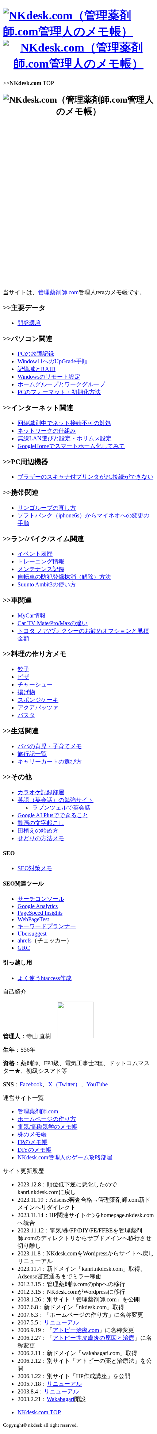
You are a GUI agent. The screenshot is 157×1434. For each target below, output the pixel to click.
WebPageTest (33, 919)
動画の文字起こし (41, 823)
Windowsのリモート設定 (49, 377)
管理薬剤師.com (58, 292)
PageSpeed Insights (40, 913)
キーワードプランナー (47, 926)
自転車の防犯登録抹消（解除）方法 (64, 577)
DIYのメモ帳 (34, 1150)
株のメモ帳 (32, 1134)
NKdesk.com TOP (39, 1412)
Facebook (31, 1084)
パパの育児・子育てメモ (50, 746)
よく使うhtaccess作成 (45, 978)
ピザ (23, 677)
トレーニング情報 (41, 561)
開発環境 (29, 323)
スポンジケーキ (38, 700)
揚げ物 (26, 692)
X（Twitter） (64, 1084)
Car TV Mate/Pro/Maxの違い (53, 623)
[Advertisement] (78, 203)
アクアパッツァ (38, 707)
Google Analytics (38, 906)
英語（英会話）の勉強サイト (55, 800)
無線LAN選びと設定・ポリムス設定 (65, 438)
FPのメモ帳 (32, 1142)
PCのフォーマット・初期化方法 (59, 392)
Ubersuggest (32, 933)
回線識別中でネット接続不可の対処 (64, 423)
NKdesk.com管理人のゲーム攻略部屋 (65, 1157)
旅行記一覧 (32, 754)
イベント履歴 (35, 554)
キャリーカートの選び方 (50, 761)
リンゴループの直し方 (47, 508)
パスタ (26, 715)
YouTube (97, 1084)
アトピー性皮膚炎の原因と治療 (93, 1338)
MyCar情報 (32, 615)
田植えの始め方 (38, 830)
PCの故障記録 (36, 354)
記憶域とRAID (36, 369)
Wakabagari (60, 1399)
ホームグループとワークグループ (61, 384)
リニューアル (61, 1322)
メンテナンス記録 (41, 569)
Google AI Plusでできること (53, 815)
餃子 (23, 669)
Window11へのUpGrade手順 (53, 361)
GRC (24, 948)
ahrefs (24, 940)
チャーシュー (35, 684)
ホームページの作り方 (47, 1119)
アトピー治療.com (76, 1330)
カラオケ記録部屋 (41, 792)
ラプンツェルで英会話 (61, 807)
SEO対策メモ (35, 868)
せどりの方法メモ (41, 838)
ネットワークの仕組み (47, 431)
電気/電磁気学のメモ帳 (47, 1127)
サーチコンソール (41, 899)
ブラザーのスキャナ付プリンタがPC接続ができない (85, 477)
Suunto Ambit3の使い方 (47, 584)
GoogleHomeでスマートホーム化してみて (71, 446)
